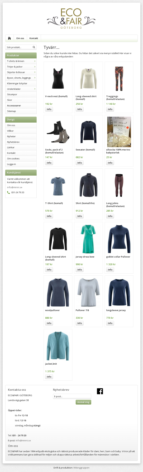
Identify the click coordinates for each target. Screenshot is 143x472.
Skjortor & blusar (16, 72)
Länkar (10, 147)
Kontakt (33, 38)
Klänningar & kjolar (17, 83)
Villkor (10, 130)
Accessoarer (14, 105)
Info (49, 109)
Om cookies (13, 158)
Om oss (20, 38)
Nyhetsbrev (13, 142)
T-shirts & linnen (15, 61)
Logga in (11, 164)
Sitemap (11, 111)
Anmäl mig (83, 402)
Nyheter (11, 136)
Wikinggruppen (81, 467)
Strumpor (12, 94)
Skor (9, 99)
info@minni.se (14, 187)
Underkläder (14, 88)
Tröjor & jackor (14, 66)
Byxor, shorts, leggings (19, 77)
